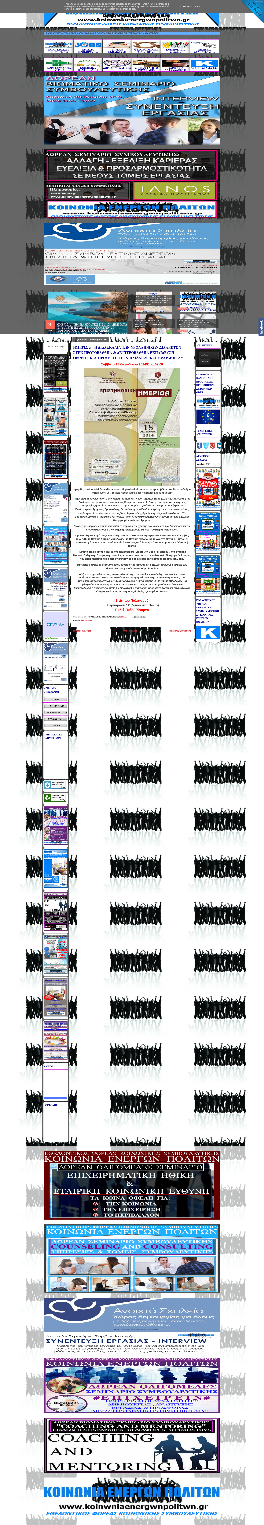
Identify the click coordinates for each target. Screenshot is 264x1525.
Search (205, 361)
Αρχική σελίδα (130, 631)
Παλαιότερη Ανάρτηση (180, 631)
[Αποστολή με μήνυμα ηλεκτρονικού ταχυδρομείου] (133, 617)
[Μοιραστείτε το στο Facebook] (141, 617)
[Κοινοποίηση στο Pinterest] (144, 617)
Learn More (186, 6)
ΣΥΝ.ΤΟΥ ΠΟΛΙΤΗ (57, 719)
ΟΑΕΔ (57, 699)
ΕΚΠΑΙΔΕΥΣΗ (86, 621)
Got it (197, 6)
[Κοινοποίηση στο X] (139, 617)
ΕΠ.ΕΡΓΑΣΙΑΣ (57, 706)
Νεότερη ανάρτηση (82, 631)
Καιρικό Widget (56, 624)
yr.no (66, 638)
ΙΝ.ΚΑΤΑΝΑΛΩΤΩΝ (57, 712)
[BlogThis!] (136, 617)
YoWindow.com (51, 638)
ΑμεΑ (57, 725)
